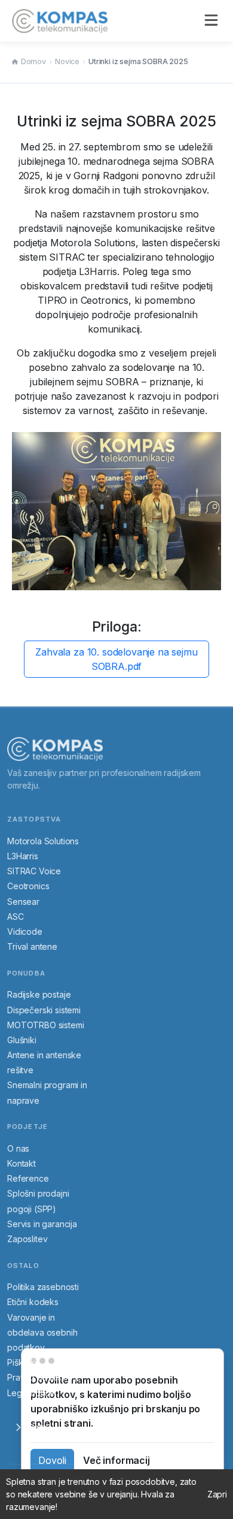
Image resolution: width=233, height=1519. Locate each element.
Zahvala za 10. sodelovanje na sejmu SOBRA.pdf (116, 659)
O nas (18, 1148)
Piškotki (22, 1362)
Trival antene (32, 946)
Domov (33, 61)
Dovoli (52, 1460)
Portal (37, 1427)
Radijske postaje (38, 994)
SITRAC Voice (34, 871)
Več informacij (116, 1460)
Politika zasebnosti (43, 1287)
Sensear (23, 901)
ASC (15, 916)
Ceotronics (28, 886)
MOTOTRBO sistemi (45, 1025)
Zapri (217, 1494)
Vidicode (24, 931)
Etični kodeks (33, 1302)
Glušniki (21, 1040)
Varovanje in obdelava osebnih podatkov (42, 1332)
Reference (28, 1178)
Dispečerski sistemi (44, 1010)
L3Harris (22, 856)
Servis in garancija (42, 1224)
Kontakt (21, 1163)
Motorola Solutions (43, 841)
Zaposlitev (27, 1239)
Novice (67, 61)
